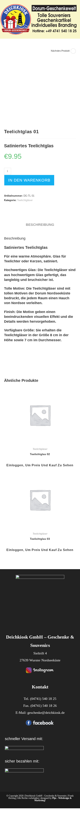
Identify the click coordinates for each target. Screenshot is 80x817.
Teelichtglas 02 (40, 454)
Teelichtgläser (25, 200)
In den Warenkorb (29, 180)
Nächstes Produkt (60, 50)
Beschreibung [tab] (40, 225)
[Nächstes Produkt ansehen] (73, 51)
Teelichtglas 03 (40, 538)
